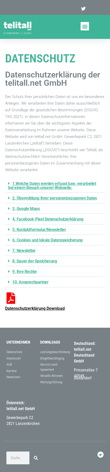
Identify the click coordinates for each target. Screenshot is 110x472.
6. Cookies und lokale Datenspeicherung (47, 240)
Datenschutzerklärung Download (35, 308)
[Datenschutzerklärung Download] (11, 298)
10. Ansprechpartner (30, 282)
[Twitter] (100, 455)
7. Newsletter (24, 250)
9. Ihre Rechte (24, 271)
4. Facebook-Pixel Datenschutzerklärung (47, 219)
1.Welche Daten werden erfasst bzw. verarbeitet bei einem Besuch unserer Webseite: (52, 185)
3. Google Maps (26, 208)
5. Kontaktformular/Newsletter (39, 229)
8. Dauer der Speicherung (34, 261)
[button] (85, 26)
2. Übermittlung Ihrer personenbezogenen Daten (54, 198)
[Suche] (35, 458)
